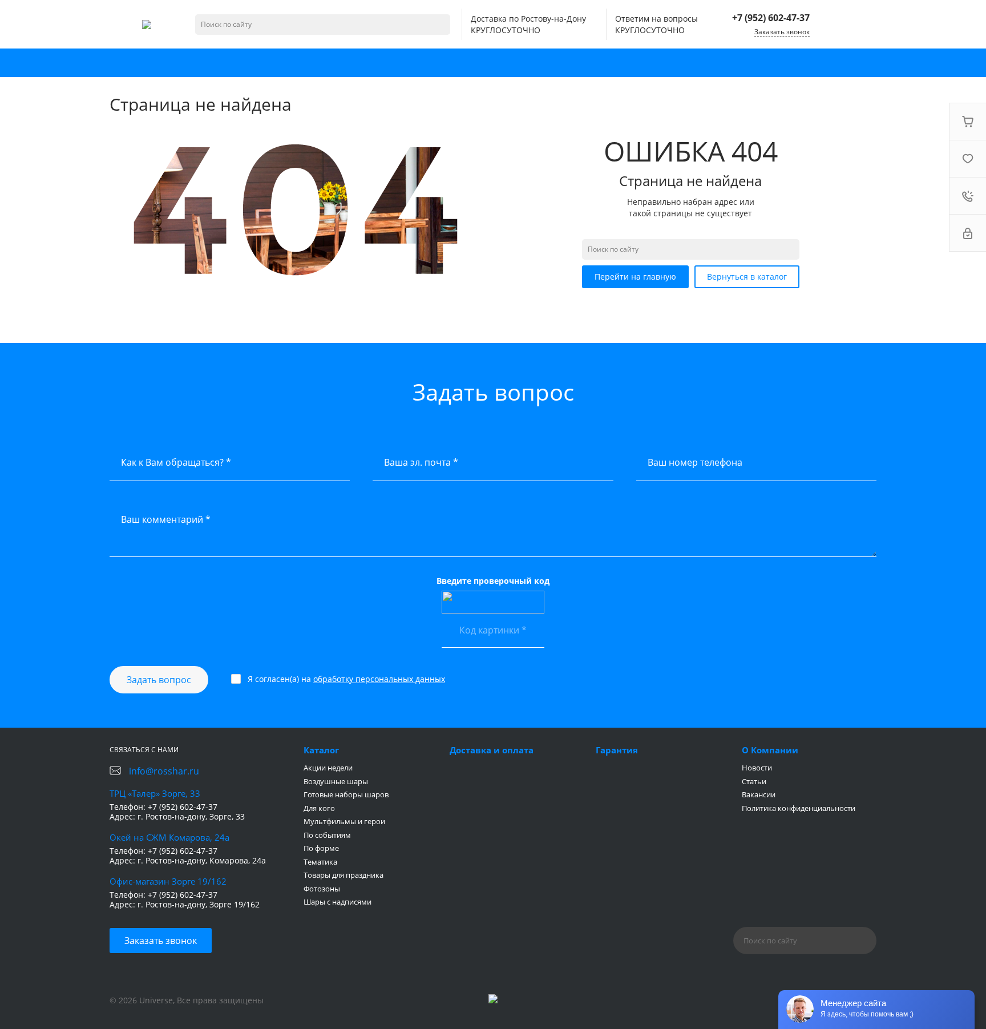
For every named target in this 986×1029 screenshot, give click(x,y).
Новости (757, 767)
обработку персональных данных (379, 678)
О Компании (770, 750)
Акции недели (328, 767)
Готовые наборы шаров (346, 794)
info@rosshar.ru (164, 771)
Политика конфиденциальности (798, 808)
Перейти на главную (635, 276)
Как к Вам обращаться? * (176, 462)
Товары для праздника (343, 875)
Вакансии (758, 794)
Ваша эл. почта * (421, 462)
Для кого (319, 808)
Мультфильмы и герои (344, 821)
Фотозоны (322, 888)
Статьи (754, 781)
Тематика (320, 862)
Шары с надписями (337, 902)
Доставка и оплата (492, 750)
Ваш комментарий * (166, 519)
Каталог (321, 750)
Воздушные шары (336, 781)
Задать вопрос (159, 679)
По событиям (327, 835)
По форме (321, 848)
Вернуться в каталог (747, 276)
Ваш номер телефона (695, 462)
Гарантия (617, 750)
